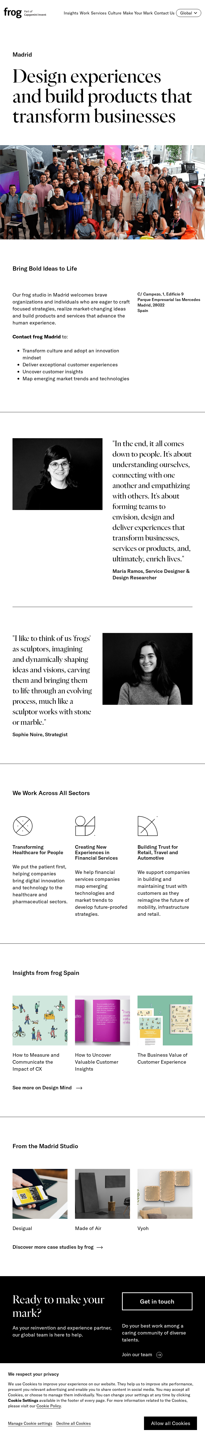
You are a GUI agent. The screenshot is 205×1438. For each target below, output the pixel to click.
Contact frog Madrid (36, 336)
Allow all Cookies (170, 1423)
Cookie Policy (48, 1405)
